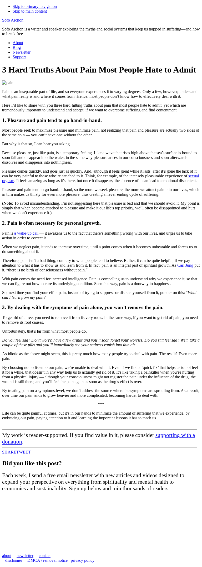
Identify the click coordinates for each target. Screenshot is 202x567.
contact (44, 555)
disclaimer (13, 560)
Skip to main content (30, 11)
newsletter (25, 555)
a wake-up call (26, 233)
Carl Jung (185, 265)
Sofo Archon (12, 20)
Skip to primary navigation (35, 6)
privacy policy (82, 560)
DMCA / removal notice (46, 560)
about (6, 555)
